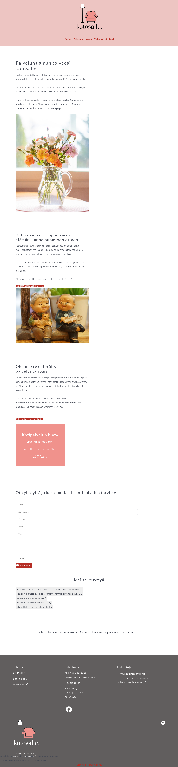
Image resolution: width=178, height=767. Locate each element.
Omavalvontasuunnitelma (132, 674)
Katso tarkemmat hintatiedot (29, 419)
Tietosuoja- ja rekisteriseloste (134, 678)
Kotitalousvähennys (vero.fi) (133, 682)
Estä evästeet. (40, 760)
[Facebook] (69, 711)
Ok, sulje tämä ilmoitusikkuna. (16, 760)
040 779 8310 (19, 673)
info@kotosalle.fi (20, 684)
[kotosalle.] (89, 16)
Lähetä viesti (25, 565)
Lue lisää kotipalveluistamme (30, 286)
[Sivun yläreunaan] (163, 723)
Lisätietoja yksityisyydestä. (89, 765)
